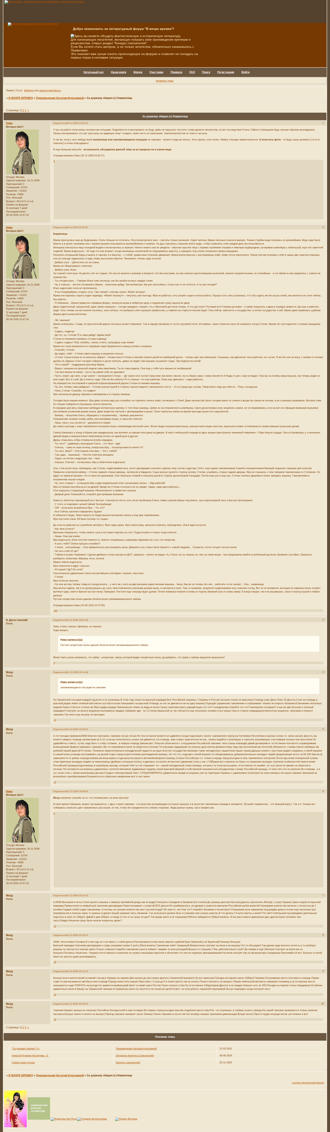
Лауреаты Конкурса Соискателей (135, 1055)
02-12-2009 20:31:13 (77, 971)
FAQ (192, 72)
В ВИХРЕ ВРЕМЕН (21, 98)
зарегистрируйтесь (50, 90)
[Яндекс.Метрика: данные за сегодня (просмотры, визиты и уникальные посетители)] (126, 1119)
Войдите (29, 90)
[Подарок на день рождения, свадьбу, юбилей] (92, 1118)
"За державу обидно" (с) (26, 1048)
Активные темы (165, 80)
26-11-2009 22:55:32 (77, 123)
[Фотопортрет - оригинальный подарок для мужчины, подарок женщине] (44, 1)
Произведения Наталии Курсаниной (60, 98)
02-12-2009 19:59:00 (77, 791)
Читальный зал (93, 72)
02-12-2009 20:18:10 (77, 935)
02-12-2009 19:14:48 (77, 672)
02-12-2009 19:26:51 (77, 729)
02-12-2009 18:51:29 (77, 620)
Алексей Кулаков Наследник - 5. (30, 1055)
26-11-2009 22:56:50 (77, 227)
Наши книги (118, 72)
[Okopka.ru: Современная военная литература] (39, 1118)
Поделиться (59, 123)
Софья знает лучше (23, 1062)
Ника (9, 123)
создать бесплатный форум (308, 1082)
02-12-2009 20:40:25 (77, 1004)
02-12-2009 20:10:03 (77, 895)
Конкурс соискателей (128, 1062)
